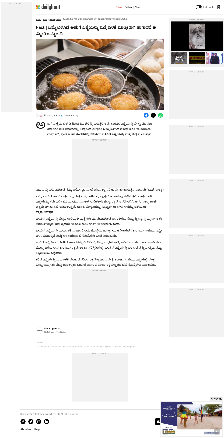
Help (37, 429)
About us (25, 429)
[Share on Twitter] (153, 115)
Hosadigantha (55, 19)
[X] (30, 421)
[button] (199, 7)
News (119, 7)
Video (128, 7)
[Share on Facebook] (146, 115)
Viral (137, 7)
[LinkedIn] (46, 421)
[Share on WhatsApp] (160, 115)
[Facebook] (23, 421)
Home (38, 19)
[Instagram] (38, 421)
